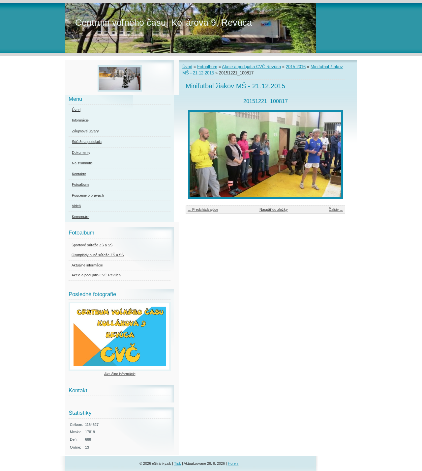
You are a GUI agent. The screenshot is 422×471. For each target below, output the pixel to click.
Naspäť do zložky (273, 209)
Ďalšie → (336, 209)
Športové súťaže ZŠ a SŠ (92, 245)
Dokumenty (81, 152)
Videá (76, 206)
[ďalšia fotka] (334, 154)
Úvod (187, 66)
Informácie (80, 120)
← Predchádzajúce (203, 209)
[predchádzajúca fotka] (196, 154)
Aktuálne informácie (87, 265)
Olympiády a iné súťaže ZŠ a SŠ (98, 255)
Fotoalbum (207, 66)
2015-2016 (296, 66)
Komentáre (80, 217)
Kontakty (79, 174)
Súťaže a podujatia (87, 142)
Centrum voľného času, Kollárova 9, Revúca (163, 22)
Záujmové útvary (85, 131)
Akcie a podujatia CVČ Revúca (251, 66)
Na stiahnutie (82, 163)
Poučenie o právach (88, 195)
